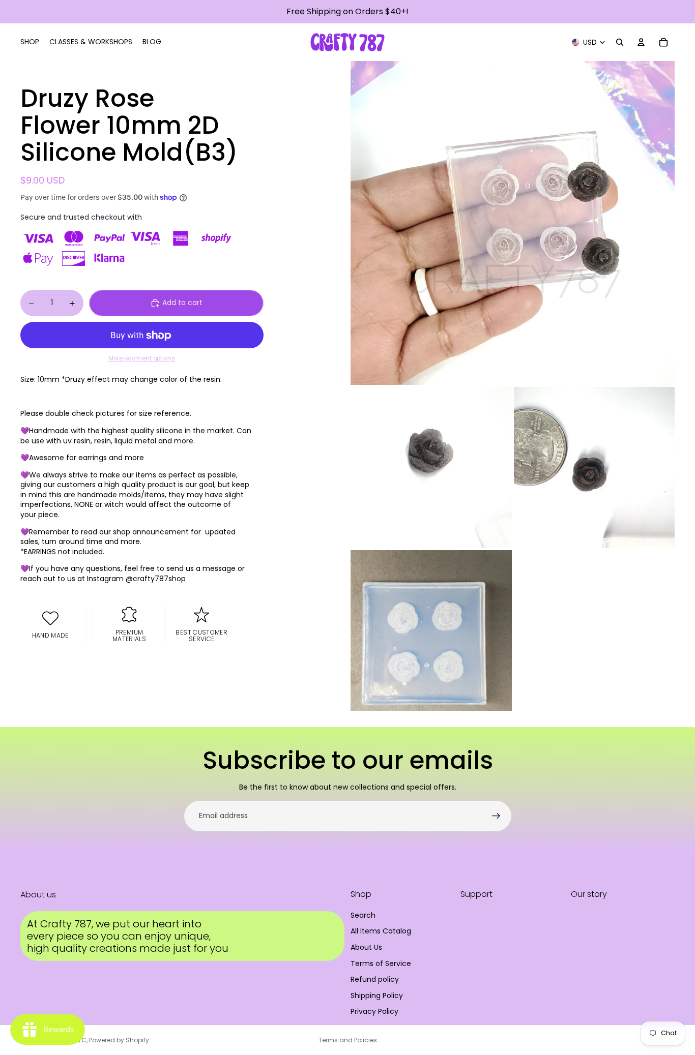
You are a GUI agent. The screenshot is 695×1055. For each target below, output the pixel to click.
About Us (366, 947)
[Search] (620, 42)
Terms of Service (381, 963)
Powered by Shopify (119, 1040)
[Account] (641, 42)
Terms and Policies (347, 1040)
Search (363, 915)
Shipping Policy (377, 995)
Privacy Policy (374, 1011)
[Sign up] (496, 816)
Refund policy (375, 979)
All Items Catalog (381, 931)
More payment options (141, 358)
